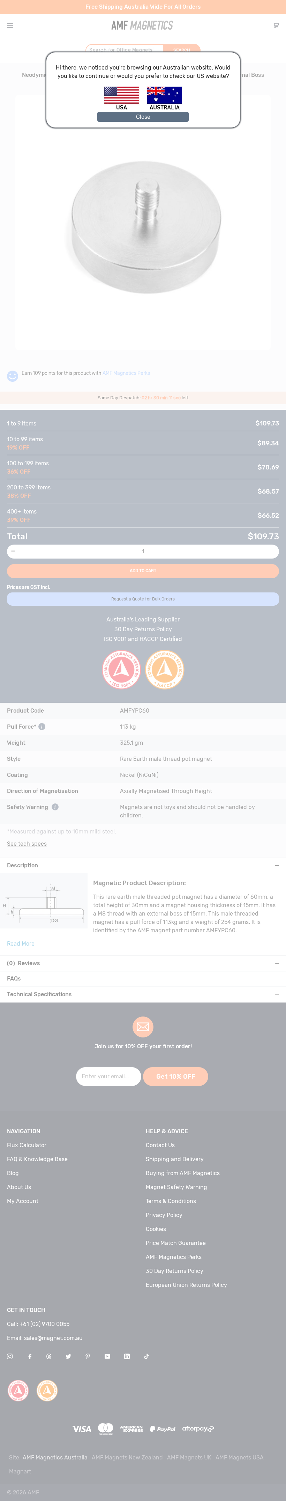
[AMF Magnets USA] (125, 108)
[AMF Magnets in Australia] (164, 108)
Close (143, 117)
